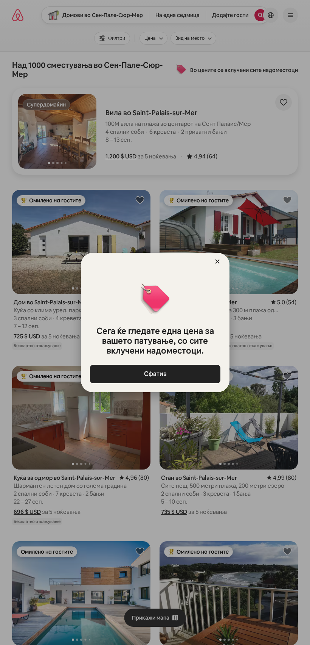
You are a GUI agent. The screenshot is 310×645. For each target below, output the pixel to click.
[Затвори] (217, 261)
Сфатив (155, 374)
